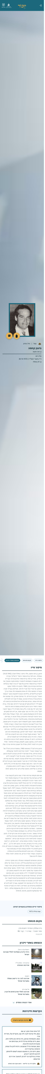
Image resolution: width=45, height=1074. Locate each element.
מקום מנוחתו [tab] (27, 660)
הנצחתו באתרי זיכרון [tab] (12, 660)
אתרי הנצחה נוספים (24, 1002)
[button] (9, 336)
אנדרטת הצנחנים (23, 965)
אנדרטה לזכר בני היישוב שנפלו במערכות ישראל (18, 979)
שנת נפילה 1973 (34, 911)
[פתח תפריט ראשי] (40, 5)
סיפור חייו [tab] (38, 660)
